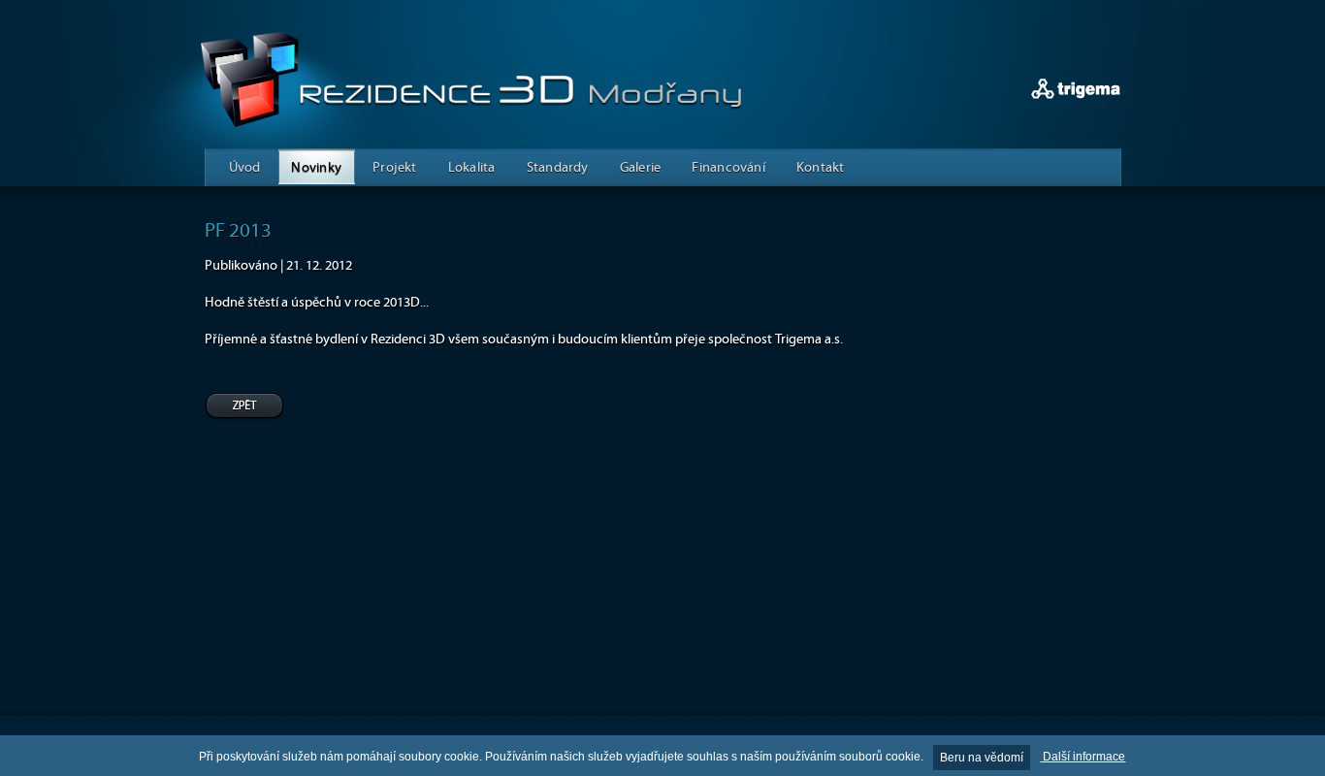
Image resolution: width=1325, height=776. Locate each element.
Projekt (394, 167)
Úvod (245, 167)
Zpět (244, 407)
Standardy (558, 167)
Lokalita (472, 167)
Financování (728, 167)
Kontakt (820, 167)
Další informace (1082, 756)
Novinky (316, 167)
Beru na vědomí (981, 757)
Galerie (641, 167)
